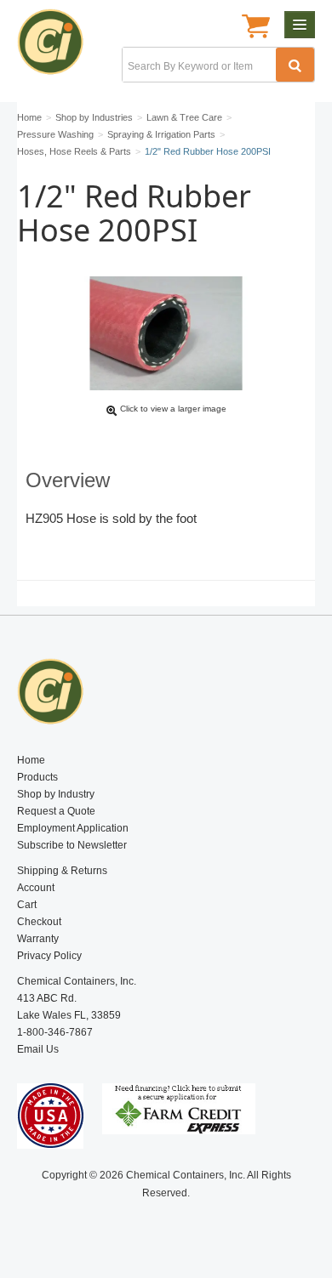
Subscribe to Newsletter (72, 845)
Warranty (38, 939)
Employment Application (73, 828)
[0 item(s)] (256, 28)
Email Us (38, 1049)
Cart (27, 905)
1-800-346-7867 (55, 1032)
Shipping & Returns (62, 871)
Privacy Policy (49, 956)
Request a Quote (56, 811)
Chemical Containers (57, 47)
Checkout (39, 922)
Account (35, 888)
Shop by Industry (55, 794)
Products (37, 777)
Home (31, 760)
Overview (68, 480)
